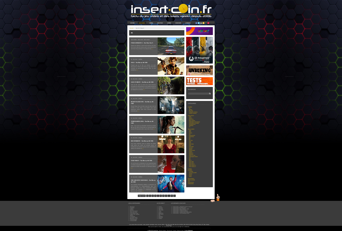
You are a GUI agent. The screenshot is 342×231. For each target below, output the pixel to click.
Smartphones (192, 124)
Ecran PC (191, 119)
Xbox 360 (191, 161)
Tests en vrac (192, 155)
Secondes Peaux (133, 217)
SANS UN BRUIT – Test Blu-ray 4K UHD (142, 82)
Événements (192, 135)
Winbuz (131, 215)
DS (190, 134)
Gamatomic (132, 216)
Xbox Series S (192, 165)
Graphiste (132, 207)
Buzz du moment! (134, 211)
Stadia (190, 149)
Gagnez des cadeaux (134, 214)
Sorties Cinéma (192, 113)
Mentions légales (162, 230)
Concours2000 (133, 220)
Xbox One (140, 39)
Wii (190, 159)
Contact (160, 218)
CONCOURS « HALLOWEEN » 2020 (181, 208)
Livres (190, 169)
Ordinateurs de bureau (194, 121)
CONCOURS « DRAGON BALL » (180, 209)
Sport (190, 176)
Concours (178, 23)
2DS (190, 130)
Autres (190, 109)
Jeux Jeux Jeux (133, 212)
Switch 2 (191, 153)
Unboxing (191, 183)
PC (190, 139)
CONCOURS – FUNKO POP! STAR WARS (182, 212)
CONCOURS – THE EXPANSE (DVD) (181, 213)
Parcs (190, 175)
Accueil (132, 23)
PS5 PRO (191, 146)
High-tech (191, 115)
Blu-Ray (135, 59)
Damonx (132, 209)
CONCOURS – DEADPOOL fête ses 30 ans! (182, 206)
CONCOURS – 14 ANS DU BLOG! (180, 211)
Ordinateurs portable (194, 123)
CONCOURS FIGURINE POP (179, 207)
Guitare (131, 208)
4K (131, 59)
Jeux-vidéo (134, 39)
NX (190, 138)
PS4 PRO (191, 144)
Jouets (190, 174)
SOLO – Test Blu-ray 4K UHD (139, 62)
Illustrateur (132, 206)
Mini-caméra (192, 120)
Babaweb (190, 230)
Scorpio (191, 148)
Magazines (191, 178)
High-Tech (160, 23)
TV (189, 126)
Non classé (191, 180)
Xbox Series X (192, 166)
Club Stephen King (134, 213)
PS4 (190, 143)
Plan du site (169, 230)
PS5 (190, 145)
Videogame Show (193, 156)
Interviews (191, 136)
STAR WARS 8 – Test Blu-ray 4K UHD (141, 160)
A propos (188, 23)
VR (190, 158)
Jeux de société (193, 172)
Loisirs (169, 23)
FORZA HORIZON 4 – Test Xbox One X (142, 43)
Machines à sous (133, 218)
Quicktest (191, 182)
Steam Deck (192, 150)
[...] (152, 48)
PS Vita (191, 140)
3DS (190, 131)
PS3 (190, 141)
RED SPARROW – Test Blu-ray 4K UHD (142, 141)
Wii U (190, 160)
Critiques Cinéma (193, 112)
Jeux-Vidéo (142, 23)
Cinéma (151, 23)
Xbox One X (147, 39)
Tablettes (191, 125)
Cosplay (191, 171)
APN (190, 117)
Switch (190, 151)
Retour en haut (180, 230)
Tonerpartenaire (133, 219)
